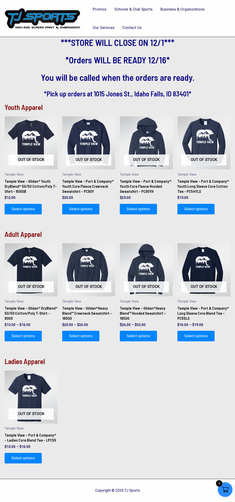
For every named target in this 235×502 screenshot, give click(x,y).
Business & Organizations (182, 9)
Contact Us (132, 27)
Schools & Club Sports (133, 9)
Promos (99, 9)
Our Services (104, 27)
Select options (23, 209)
